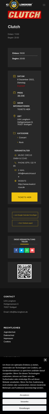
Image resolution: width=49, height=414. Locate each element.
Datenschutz (9, 335)
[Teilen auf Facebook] (16, 250)
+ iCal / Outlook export (25, 223)
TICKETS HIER (23, 109)
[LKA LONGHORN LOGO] (20, 5)
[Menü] (44, 5)
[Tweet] (21, 250)
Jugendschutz (9, 332)
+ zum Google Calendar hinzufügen (25, 215)
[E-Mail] (32, 250)
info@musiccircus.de (27, 175)
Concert (22, 137)
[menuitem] (44, 5)
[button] (45, 360)
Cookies (7, 342)
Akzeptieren (24, 395)
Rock (21, 142)
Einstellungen (24, 408)
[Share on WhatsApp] (26, 250)
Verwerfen (24, 402)
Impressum (8, 338)
